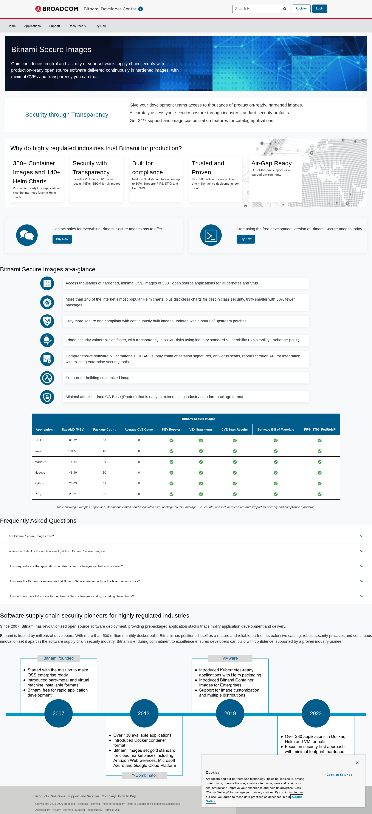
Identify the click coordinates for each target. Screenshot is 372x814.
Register (301, 8)
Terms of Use (112, 809)
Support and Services (83, 796)
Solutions (58, 796)
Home (12, 26)
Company (109, 796)
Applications (32, 26)
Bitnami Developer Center (110, 8)
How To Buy (127, 796)
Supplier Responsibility (88, 809)
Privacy (56, 809)
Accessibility (42, 809)
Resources (76, 26)
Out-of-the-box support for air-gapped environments (272, 172)
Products (42, 796)
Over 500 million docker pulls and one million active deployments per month (215, 183)
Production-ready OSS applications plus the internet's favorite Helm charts (36, 192)
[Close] (357, 763)
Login (320, 8)
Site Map (68, 809)
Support (54, 26)
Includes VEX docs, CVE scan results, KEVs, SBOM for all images (96, 181)
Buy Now (62, 239)
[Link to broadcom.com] (57, 9)
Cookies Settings (339, 774)
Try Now (100, 26)
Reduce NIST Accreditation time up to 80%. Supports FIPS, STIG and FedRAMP (156, 183)
